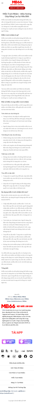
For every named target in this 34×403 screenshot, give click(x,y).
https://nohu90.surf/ (6, 393)
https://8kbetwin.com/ (17, 299)
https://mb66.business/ (14, 301)
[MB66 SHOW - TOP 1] (17, 3)
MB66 (15, 296)
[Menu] (2, 3)
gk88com (22, 391)
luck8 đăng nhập (5, 391)
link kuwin (14, 391)
